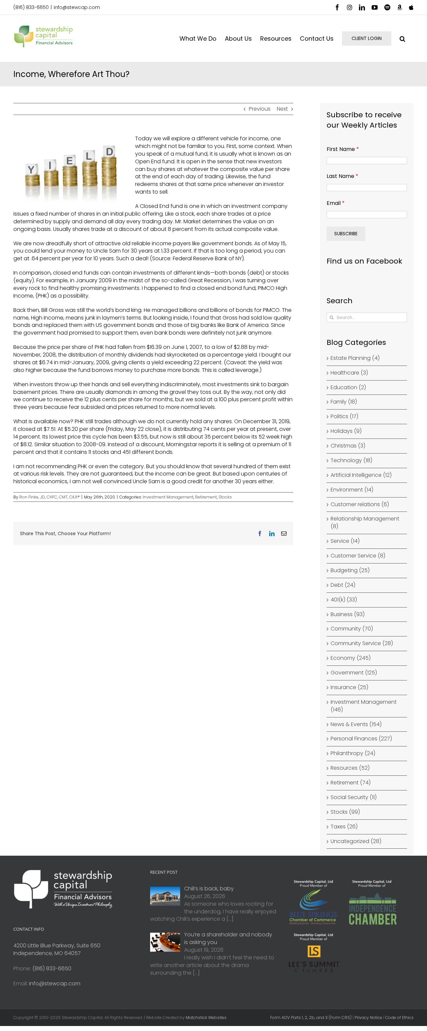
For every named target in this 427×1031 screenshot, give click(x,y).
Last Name (342, 176)
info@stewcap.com (77, 7)
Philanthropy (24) (353, 753)
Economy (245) (351, 658)
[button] (402, 38)
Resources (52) (350, 768)
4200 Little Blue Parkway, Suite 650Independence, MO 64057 (56, 949)
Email (336, 203)
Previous (260, 109)
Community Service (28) (362, 643)
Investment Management (168, 497)
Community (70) (352, 628)
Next (282, 109)
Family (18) (344, 402)
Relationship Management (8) (365, 522)
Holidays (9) (346, 431)
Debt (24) (343, 585)
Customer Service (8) (358, 555)
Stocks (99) (345, 812)
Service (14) (345, 541)
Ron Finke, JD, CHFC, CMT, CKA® (49, 497)
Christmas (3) (348, 446)
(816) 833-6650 (31, 7)
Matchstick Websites (206, 1017)
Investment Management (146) (364, 705)
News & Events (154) (356, 724)
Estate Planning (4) (355, 358)
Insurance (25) (349, 687)
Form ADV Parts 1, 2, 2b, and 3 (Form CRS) (311, 1017)
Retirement (206, 497)
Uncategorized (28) (356, 841)
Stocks (225, 497)
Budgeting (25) (350, 570)
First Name (343, 149)
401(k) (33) (344, 599)
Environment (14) (352, 490)
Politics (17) (344, 416)
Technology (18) (351, 460)
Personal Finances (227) (361, 738)
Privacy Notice (368, 1017)
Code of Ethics (399, 1017)
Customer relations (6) (360, 504)
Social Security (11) (354, 797)
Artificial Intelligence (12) (361, 475)
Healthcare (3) (349, 373)
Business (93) (348, 614)
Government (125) (354, 672)
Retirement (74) (351, 782)
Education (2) (348, 387)
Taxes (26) (344, 826)
